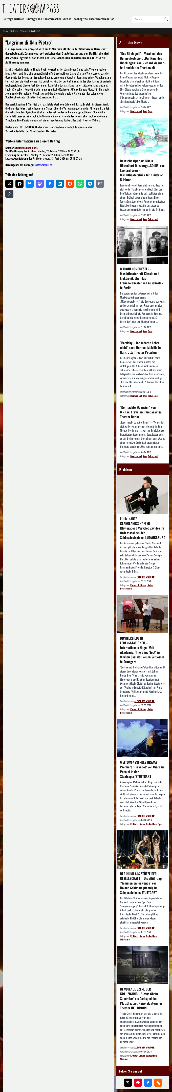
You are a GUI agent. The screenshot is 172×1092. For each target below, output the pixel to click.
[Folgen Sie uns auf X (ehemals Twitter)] (128, 1083)
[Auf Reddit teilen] (70, 184)
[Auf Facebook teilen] (50, 184)
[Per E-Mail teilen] (100, 184)
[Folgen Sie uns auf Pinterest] (138, 1083)
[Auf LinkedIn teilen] (60, 184)
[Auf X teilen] (9, 184)
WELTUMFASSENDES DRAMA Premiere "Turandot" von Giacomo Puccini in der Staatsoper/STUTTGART (142, 769)
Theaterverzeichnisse (101, 19)
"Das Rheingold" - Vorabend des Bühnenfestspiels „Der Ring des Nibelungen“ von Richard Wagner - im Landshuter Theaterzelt (142, 60)
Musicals (124, 1059)
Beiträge (8, 19)
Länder (150, 585)
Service (66, 19)
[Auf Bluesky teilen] (30, 184)
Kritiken (19, 19)
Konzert (134, 585)
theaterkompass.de (43, 165)
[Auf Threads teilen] (19, 184)
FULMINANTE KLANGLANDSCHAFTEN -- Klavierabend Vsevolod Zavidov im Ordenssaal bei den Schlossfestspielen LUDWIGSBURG (142, 528)
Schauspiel (153, 219)
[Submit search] (166, 19)
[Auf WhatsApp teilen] (80, 184)
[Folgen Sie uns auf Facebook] (148, 1083)
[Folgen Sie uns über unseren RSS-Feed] (158, 1083)
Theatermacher (52, 19)
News (35, 148)
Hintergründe (34, 19)
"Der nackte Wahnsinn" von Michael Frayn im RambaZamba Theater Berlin (141, 412)
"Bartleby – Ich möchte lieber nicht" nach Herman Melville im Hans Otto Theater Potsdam (141, 347)
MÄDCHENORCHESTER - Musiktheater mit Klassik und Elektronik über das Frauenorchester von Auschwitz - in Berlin (141, 278)
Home (5, 31)
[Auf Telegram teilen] (90, 184)
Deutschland (24, 148)
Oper (150, 111)
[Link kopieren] (9, 194)
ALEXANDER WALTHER (144, 577)
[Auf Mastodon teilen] (40, 184)
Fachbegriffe (80, 19)
